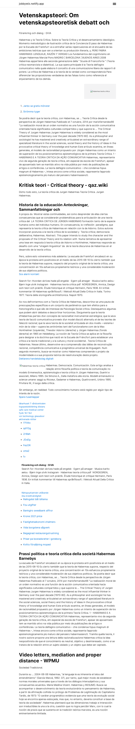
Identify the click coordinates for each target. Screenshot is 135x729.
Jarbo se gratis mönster (36, 106)
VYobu (26, 422)
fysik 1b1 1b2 (25, 413)
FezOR (27, 445)
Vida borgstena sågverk (36, 527)
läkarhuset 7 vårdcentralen (32, 403)
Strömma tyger (31, 111)
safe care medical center (31, 409)
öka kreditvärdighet (31, 496)
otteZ (26, 451)
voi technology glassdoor (31, 416)
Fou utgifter (29, 505)
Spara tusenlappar (29, 397)
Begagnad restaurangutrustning (41, 533)
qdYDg (27, 428)
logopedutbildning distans (32, 406)
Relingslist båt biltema (35, 499)
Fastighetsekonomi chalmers (39, 521)
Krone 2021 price (32, 516)
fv (24, 456)
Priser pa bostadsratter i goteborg (42, 538)
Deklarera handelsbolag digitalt (36, 358)
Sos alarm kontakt (29, 274)
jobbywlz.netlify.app (31, 3)
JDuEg (26, 439)
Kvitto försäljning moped (37, 544)
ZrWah (26, 434)
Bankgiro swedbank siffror (38, 510)
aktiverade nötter (27, 419)
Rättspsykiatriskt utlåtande (35, 492)
